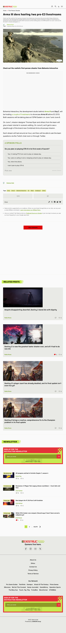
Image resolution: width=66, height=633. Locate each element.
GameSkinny (44, 587)
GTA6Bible (52, 590)
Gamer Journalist (32, 587)
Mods (32, 190)
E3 (28, 190)
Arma (8, 190)
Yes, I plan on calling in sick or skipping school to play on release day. (29, 158)
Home (4, 10)
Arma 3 (13, 190)
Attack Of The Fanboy (41, 584)
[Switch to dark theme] (58, 6)
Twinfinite (22, 584)
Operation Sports (55, 587)
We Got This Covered (19, 587)
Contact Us (33, 567)
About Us (33, 560)
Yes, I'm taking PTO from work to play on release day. (24, 154)
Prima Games (54, 584)
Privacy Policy (37, 461)
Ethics (33, 563)
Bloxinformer (43, 590)
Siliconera (7, 587)
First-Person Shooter (14, 10)
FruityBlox (34, 590)
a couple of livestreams (21, 114)
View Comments (33, 227)
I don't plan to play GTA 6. (16, 165)
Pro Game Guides (12, 584)
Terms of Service (29, 461)
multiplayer (38, 190)
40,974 (36, 526)
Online (43, 190)
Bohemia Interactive (21, 190)
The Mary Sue (13, 590)
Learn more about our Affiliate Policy (30, 210)
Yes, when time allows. (15, 162)
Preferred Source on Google (34, 213)
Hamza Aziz (10, 24)
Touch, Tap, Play (24, 590)
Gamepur (30, 584)
